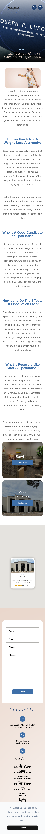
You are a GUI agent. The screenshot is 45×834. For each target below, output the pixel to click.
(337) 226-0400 (22, 743)
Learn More (22, 463)
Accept (22, 828)
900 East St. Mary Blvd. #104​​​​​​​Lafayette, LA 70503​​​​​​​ (22, 726)
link (12, 559)
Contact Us (22, 503)
